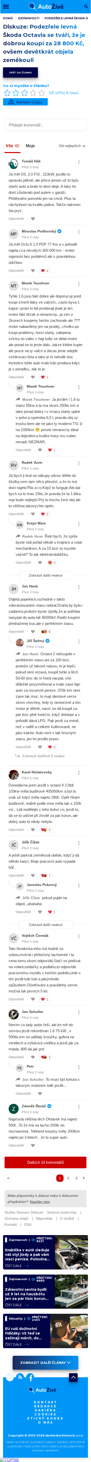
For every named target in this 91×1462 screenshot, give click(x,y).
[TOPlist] (9, 1459)
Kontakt (45, 1402)
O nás (45, 1422)
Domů (8, 18)
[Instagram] (10, 1377)
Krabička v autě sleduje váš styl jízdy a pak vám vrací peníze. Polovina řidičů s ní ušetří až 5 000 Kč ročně (27, 1259)
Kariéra (45, 1410)
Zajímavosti (28, 18)
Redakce (45, 1406)
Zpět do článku (20, 72)
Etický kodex (45, 1418)
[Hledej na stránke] (86, 7)
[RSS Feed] (19, 1377)
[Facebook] (29, 1377)
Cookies (45, 1414)
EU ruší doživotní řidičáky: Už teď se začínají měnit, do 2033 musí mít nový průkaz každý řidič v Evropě (24, 1340)
